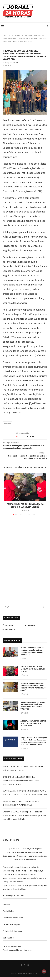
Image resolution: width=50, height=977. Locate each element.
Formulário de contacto (13, 917)
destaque (7, 423)
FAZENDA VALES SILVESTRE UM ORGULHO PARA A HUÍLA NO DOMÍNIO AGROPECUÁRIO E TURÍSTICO (33, 705)
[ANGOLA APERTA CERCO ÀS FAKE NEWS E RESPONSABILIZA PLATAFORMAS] (10, 725)
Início (5, 35)
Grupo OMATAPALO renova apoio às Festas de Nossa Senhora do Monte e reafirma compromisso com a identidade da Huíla (34, 741)
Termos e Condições (11, 924)
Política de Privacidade (12, 931)
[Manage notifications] (44, 971)
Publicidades (8, 911)
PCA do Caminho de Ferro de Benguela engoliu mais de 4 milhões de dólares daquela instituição (32, 651)
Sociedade (16, 35)
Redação (15, 62)
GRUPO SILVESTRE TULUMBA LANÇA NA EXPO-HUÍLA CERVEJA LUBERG (33, 669)
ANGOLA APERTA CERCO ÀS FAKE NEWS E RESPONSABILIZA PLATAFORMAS (33, 723)
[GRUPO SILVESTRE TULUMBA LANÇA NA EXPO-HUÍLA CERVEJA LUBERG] (25, 487)
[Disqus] (25, 554)
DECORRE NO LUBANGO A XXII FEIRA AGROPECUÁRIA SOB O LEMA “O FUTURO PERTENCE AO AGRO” (33, 686)
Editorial (6, 904)
